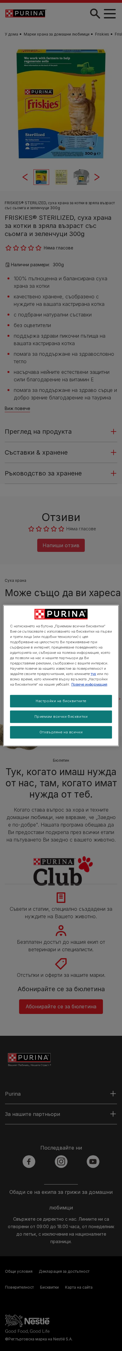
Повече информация (89, 684)
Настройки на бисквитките (61, 701)
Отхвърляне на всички (61, 732)
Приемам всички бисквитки (61, 716)
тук (93, 674)
